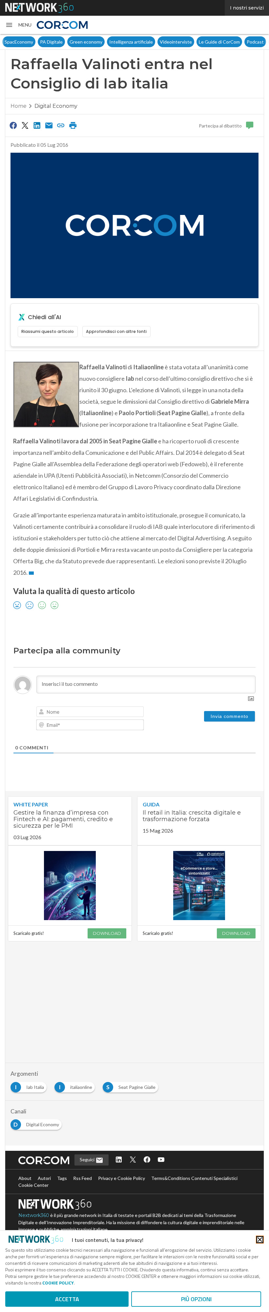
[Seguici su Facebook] (147, 1160)
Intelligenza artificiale (108, 42)
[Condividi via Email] (49, 125)
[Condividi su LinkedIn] (37, 125)
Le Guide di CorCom (196, 42)
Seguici (87, 1159)
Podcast (231, 42)
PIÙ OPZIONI (196, 1299)
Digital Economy (55, 106)
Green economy (62, 42)
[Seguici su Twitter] (133, 1160)
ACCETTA (67, 1299)
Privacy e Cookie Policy (121, 1178)
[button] (18, 25)
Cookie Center (33, 1185)
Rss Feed (82, 1178)
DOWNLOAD (107, 933)
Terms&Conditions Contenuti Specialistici (194, 1178)
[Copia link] (61, 125)
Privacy (254, 42)
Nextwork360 (33, 1215)
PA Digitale (28, 42)
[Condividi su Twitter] (25, 125)
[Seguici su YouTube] (161, 1160)
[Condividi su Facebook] (13, 125)
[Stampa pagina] (73, 125)
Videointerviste (152, 42)
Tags (62, 1178)
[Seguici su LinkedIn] (119, 1160)
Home (18, 106)
